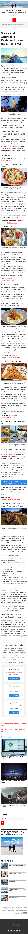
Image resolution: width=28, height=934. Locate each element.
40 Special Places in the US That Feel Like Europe (17, 896)
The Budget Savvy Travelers (14, 10)
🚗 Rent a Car (14, 712)
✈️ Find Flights (14, 695)
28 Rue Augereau (12, 223)
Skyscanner (14, 689)
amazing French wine (10, 146)
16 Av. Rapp (10, 280)
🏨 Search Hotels (14, 678)
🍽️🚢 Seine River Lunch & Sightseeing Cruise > (14, 482)
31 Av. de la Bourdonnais (14, 357)
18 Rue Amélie (11, 418)
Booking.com (14, 672)
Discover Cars (15, 706)
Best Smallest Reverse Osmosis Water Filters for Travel (17, 872)
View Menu (20, 220)
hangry (3, 92)
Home (2, 24)
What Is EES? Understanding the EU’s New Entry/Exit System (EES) (17, 864)
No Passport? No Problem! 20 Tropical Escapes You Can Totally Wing (17, 889)
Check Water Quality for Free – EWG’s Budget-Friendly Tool (12, 757)
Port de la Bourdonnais (13, 499)
